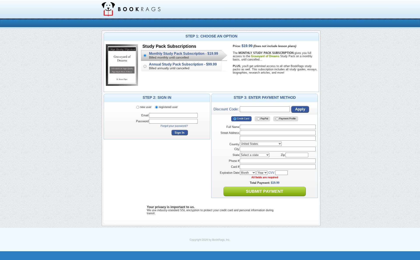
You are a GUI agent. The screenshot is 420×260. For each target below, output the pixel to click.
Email (145, 115)
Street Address (229, 132)
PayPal (264, 118)
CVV (271, 172)
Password (142, 121)
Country (234, 144)
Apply (300, 109)
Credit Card (242, 118)
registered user (168, 107)
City (236, 149)
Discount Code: (227, 109)
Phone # (234, 161)
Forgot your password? (174, 125)
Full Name (232, 127)
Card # (235, 166)
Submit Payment (264, 191)
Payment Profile (287, 118)
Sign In (179, 132)
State (236, 155)
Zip (283, 155)
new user (145, 107)
